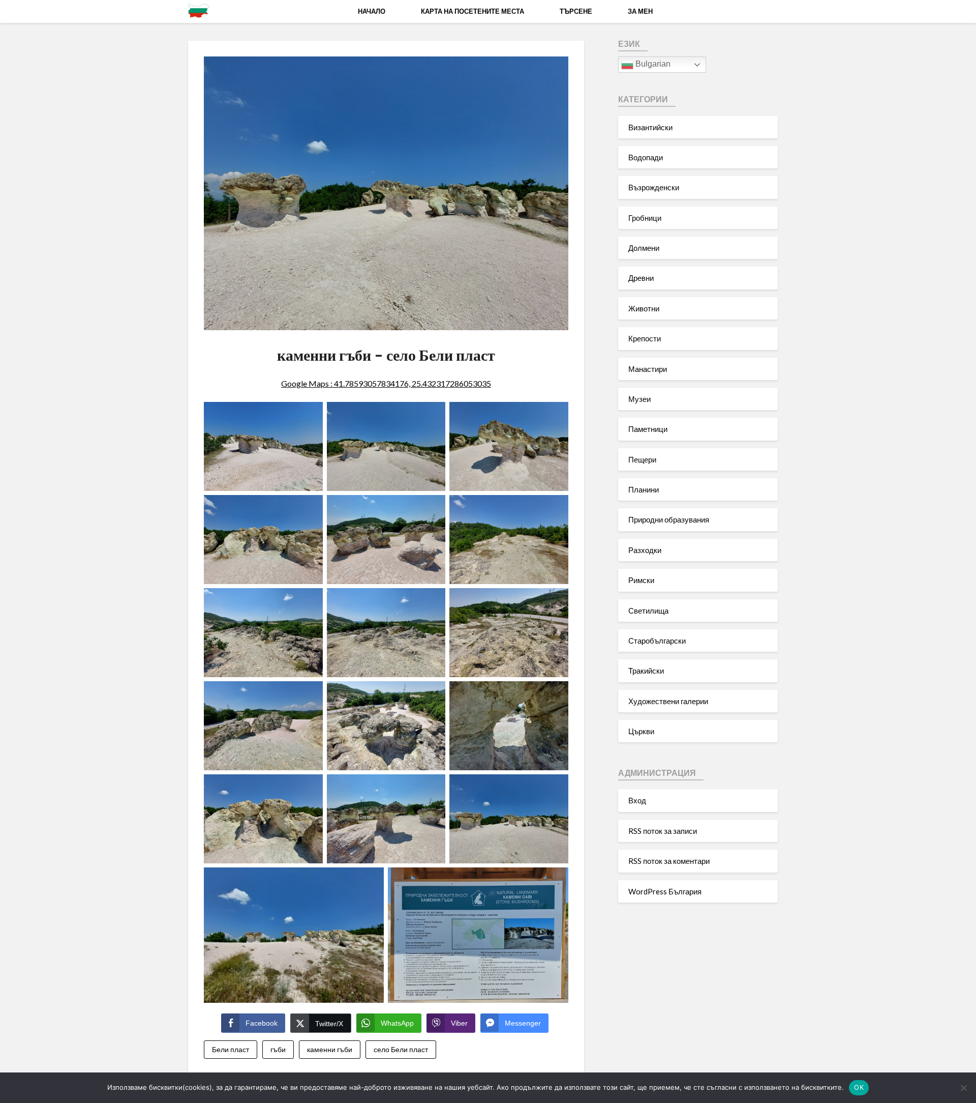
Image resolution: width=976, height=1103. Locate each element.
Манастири (647, 368)
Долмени (643, 247)
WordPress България (665, 891)
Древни (641, 277)
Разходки (644, 550)
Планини (643, 489)
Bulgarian (651, 64)
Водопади (645, 157)
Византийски (650, 127)
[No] (963, 1088)
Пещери (642, 459)
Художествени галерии (668, 701)
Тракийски (646, 670)
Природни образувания (668, 519)
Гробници (644, 217)
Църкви (641, 731)
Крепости (644, 338)
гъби (278, 1049)
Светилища (648, 610)
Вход (637, 800)
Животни (643, 308)
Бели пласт (230, 1049)
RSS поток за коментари (669, 860)
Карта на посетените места (472, 11)
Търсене (576, 11)
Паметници (647, 428)
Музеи (639, 398)
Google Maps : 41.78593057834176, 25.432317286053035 (386, 383)
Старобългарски (657, 640)
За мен (640, 11)
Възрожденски (653, 187)
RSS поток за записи (662, 830)
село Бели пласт (401, 1049)
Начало (371, 11)
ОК (859, 1087)
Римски (641, 580)
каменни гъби (329, 1049)
